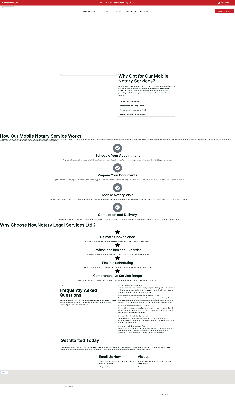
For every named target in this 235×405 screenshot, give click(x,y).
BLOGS (108, 11)
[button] (146, 101)
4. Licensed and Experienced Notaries (133, 114)
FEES (101, 11)
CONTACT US (131, 11)
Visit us (140, 367)
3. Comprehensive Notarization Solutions (134, 110)
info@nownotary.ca (105, 367)
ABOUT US (119, 11)
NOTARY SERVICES (88, 11)
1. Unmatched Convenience (129, 101)
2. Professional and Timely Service (132, 105)
